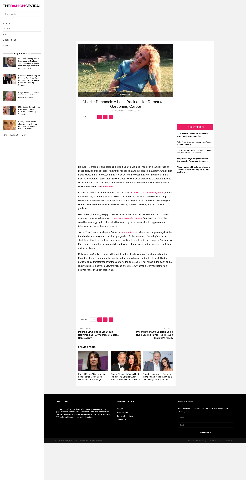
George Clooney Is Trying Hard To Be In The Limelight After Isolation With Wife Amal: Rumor (125, 377)
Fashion (6, 29)
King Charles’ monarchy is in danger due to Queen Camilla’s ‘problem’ (28, 94)
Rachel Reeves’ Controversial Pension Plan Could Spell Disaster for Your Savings (91, 377)
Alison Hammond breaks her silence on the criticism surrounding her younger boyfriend (194, 169)
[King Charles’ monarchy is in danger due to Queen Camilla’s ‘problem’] (9, 96)
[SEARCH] (38, 14)
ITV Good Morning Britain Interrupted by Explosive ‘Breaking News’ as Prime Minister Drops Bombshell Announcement (28, 63)
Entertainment (10, 40)
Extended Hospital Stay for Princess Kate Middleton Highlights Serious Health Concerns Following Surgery (29, 80)
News (5, 45)
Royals (6, 23)
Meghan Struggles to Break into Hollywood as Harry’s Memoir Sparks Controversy (98, 335)
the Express (107, 186)
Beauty (6, 34)
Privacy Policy (122, 412)
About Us (120, 409)
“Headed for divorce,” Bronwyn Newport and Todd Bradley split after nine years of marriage (157, 377)
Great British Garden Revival (127, 218)
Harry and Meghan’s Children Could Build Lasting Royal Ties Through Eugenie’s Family (153, 335)
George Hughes (119, 111)
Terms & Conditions (125, 416)
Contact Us (121, 420)
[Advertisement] (123, 18)
